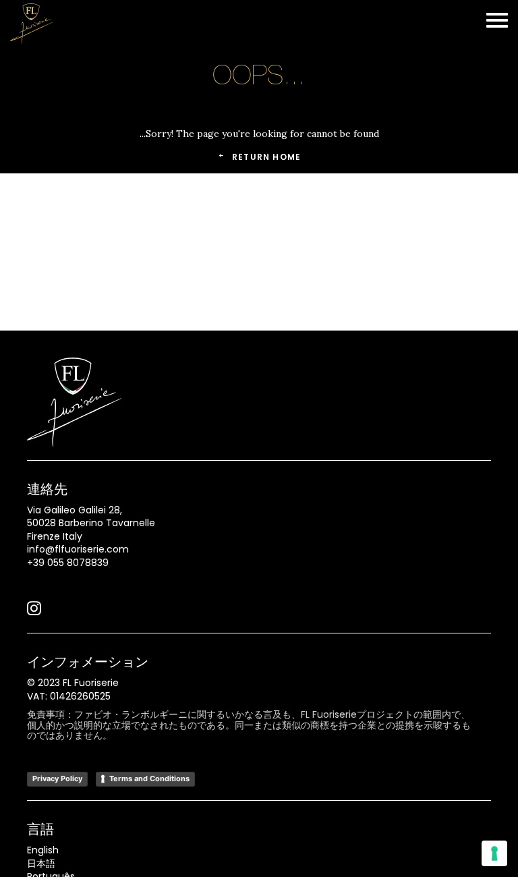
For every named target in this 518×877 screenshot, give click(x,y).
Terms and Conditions (149, 778)
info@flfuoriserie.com (78, 549)
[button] (34, 612)
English (43, 850)
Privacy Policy (57, 778)
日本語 (41, 863)
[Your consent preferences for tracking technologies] (494, 853)
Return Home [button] (266, 157)
